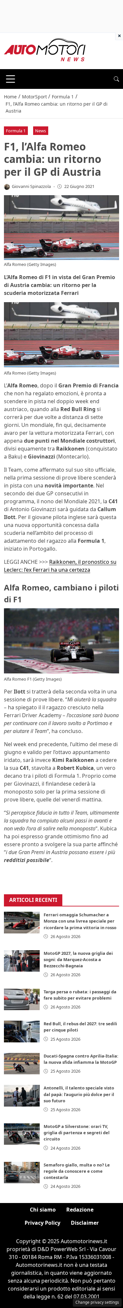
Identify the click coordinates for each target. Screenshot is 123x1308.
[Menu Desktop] (10, 79)
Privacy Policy (42, 1222)
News (40, 131)
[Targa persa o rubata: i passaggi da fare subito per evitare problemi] (22, 999)
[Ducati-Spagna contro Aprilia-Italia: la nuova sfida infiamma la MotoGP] (22, 1063)
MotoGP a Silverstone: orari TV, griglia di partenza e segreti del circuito (77, 1132)
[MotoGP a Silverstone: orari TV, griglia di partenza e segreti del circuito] (22, 1134)
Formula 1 (16, 131)
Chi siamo (43, 1209)
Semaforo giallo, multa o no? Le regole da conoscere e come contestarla (77, 1171)
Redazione (79, 1209)
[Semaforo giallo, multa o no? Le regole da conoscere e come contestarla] (22, 1172)
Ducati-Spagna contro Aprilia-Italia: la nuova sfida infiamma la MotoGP (81, 1059)
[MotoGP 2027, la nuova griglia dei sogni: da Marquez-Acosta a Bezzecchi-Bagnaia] (22, 961)
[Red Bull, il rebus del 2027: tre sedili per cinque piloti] (22, 1031)
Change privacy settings (97, 1302)
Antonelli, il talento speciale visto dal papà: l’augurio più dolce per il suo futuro (79, 1094)
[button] (116, 79)
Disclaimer (85, 1222)
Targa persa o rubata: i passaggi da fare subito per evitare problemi (80, 995)
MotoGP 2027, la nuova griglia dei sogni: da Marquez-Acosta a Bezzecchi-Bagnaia (78, 959)
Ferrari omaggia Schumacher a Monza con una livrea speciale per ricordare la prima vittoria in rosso (80, 921)
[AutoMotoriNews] (45, 50)
